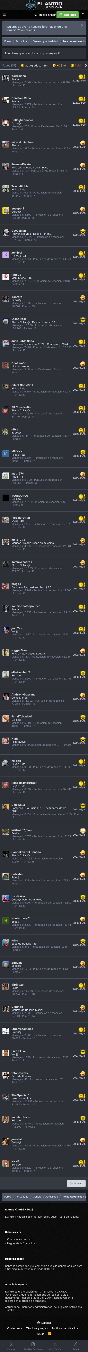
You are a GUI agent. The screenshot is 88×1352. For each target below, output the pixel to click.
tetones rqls (19, 1073)
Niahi (14, 738)
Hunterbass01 (21, 918)
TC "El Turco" (46, 1291)
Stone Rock (19, 318)
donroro (16, 297)
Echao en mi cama (43, 542)
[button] (4, 14)
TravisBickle (19, 186)
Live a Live (18, 1051)
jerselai (16, 1139)
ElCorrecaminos (22, 1029)
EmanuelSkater (21, 164)
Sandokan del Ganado (26, 852)
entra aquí (28, 30)
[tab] (34, 65)
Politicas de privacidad (66, 1328)
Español (46, 1322)
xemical (16, 252)
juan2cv (16, 628)
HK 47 (15, 1161)
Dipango (17, 1006)
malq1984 (18, 539)
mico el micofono (22, 142)
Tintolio (9, 1310)
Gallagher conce (22, 120)
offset (15, 429)
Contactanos (15, 1328)
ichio (14, 940)
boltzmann (18, 76)
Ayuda (40, 1333)
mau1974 (17, 473)
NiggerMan (19, 650)
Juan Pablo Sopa (22, 341)
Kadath (40, 653)
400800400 (19, 495)
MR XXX (17, 451)
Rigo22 (16, 274)
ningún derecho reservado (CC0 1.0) (34, 1269)
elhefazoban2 (20, 672)
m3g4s (16, 584)
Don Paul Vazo (21, 98)
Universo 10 (48, 322)
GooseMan (18, 230)
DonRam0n (18, 363)
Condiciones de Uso (19, 1239)
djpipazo (17, 984)
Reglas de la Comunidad (22, 1243)
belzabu (17, 874)
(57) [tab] (9, 65)
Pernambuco (40, 167)
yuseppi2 (17, 208)
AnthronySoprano (23, 694)
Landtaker (18, 896)
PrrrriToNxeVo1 (21, 716)
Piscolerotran (20, 517)
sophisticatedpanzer (25, 606)
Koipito (16, 760)
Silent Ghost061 (22, 385)
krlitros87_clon (21, 830)
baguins (17, 962)
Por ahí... (47, 233)
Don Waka (18, 804)
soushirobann (20, 1117)
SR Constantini (21, 407)
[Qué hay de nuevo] (83, 15)
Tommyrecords (21, 562)
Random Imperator (24, 782)
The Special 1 (20, 1095)
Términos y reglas (37, 1328)
